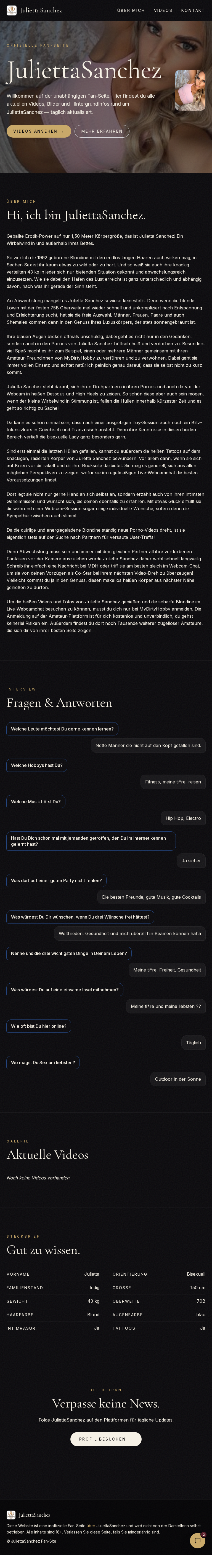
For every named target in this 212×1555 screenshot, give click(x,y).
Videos (163, 10)
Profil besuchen (106, 1439)
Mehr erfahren (102, 131)
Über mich (131, 10)
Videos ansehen (39, 131)
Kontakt (193, 10)
